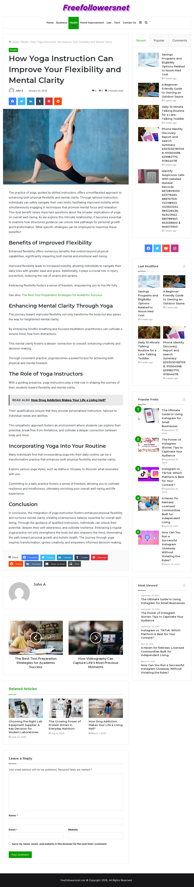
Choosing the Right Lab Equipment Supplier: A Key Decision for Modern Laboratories (25, 727)
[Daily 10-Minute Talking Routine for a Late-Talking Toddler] (148, 112)
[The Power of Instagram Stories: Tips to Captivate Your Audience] (148, 445)
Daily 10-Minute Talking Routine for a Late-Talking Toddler (149, 350)
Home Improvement (92, 22)
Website (73, 829)
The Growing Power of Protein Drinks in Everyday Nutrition (65, 725)
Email (13, 829)
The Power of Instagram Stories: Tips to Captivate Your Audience (172, 447)
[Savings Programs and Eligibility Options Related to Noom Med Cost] (148, 60)
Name (13, 815)
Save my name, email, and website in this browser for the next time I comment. (59, 843)
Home (50, 22)
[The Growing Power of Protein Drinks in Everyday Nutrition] (66, 708)
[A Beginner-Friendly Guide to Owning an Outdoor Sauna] (148, 90)
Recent (141, 40)
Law (109, 22)
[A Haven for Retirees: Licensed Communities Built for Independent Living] (148, 503)
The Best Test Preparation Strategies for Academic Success (62, 295)
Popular (159, 40)
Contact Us (129, 22)
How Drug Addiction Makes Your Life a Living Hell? (106, 725)
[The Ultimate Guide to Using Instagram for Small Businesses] (148, 415)
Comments (179, 40)
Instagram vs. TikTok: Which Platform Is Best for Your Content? (173, 477)
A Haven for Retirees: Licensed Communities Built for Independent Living (171, 510)
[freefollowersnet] (97, 8)
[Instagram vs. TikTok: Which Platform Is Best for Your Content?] (148, 474)
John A (19, 90)
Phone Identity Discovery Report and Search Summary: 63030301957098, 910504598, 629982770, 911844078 (173, 145)
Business (61, 22)
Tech (117, 22)
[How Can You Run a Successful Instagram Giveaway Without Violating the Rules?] (148, 538)
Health (73, 22)
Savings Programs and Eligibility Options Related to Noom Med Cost (148, 303)
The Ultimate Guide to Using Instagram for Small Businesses (172, 418)
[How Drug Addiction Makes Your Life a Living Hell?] (106, 708)
